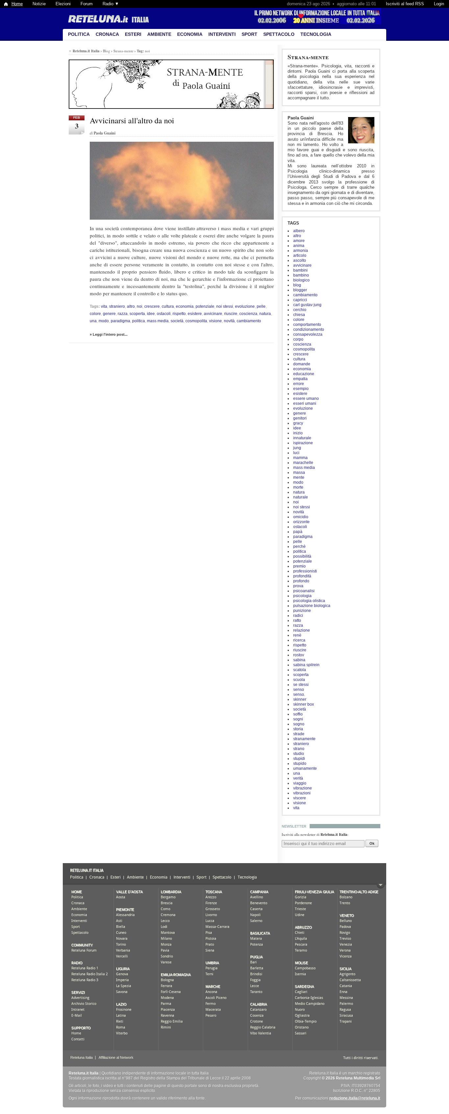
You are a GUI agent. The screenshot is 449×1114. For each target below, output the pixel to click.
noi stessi (301, 507)
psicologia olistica (309, 600)
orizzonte (301, 522)
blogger (300, 290)
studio (298, 753)
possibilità (302, 556)
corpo (298, 339)
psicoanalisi (304, 591)
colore (298, 319)
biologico (301, 280)
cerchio (299, 309)
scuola (299, 679)
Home (17, 3)
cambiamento (305, 295)
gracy (298, 423)
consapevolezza (307, 334)
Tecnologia (315, 34)
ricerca (299, 640)
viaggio (299, 783)
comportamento (307, 324)
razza (298, 625)
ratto (297, 620)
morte (298, 487)
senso (298, 689)
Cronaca (107, 34)
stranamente (304, 739)
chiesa (299, 314)
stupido (299, 763)
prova (298, 586)
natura (299, 492)
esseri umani (304, 403)
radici (298, 615)
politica (299, 551)
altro (297, 235)
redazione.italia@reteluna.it (354, 1098)
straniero (301, 743)
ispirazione (303, 443)
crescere (301, 354)
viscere (299, 798)
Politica (79, 34)
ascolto (299, 260)
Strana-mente (308, 56)
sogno (298, 724)
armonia (300, 250)
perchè (299, 546)
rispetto (299, 645)
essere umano (306, 398)
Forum (87, 3)
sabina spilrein (306, 665)
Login (439, 3)
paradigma (303, 536)
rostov (298, 655)
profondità (302, 576)
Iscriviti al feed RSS (405, 3)
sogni (298, 719)
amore (299, 240)
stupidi (299, 758)
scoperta (301, 674)
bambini (300, 270)
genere (299, 413)
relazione (301, 630)
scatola (299, 669)
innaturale (302, 438)
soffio (298, 714)
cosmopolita (304, 349)
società (299, 709)
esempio (301, 388)
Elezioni (63, 3)
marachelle (303, 462)
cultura (299, 359)
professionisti (305, 571)
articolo (299, 255)
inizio (298, 433)
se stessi (301, 684)
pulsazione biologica (311, 605)
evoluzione (303, 408)
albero (299, 231)
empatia (300, 378)
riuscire (299, 650)
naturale (300, 497)
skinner (299, 699)
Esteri (133, 34)
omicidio (300, 517)
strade (298, 734)
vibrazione (302, 788)
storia (298, 729)
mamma (300, 457)
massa (299, 472)
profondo (301, 581)
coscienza (302, 344)
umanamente (305, 768)
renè (297, 635)
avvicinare (302, 265)
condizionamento (308, 329)
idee (297, 428)
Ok (371, 843)
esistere (300, 393)
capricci (300, 300)
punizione (302, 610)
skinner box (303, 704)
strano (298, 748)
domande (301, 364)
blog (297, 285)
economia (302, 369)
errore (298, 383)
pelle (297, 541)
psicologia (302, 595)
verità (298, 778)
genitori (300, 418)
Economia (189, 34)
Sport (249, 34)
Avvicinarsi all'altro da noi (132, 120)
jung (297, 448)
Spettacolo (279, 34)
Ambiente (159, 34)
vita (296, 808)
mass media (304, 467)
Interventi (222, 34)
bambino (301, 275)
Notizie (39, 3)
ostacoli (300, 526)
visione (299, 803)
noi (296, 502)
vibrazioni (302, 793)
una (296, 773)
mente (298, 477)
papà (297, 531)
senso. (299, 694)
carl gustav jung (307, 305)
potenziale (302, 561)
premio (299, 566)
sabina (299, 660)
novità (298, 512)
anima (298, 245)
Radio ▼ (111, 3)
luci (296, 452)
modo (298, 482)
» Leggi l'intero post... (109, 334)
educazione (303, 374)
